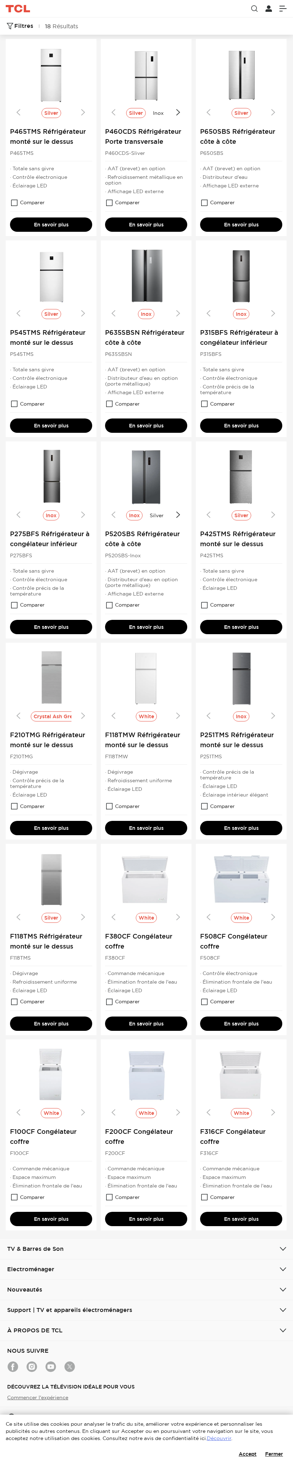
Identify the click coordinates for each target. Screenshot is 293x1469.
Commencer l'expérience (37, 1397)
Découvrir (219, 1438)
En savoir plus (51, 224)
